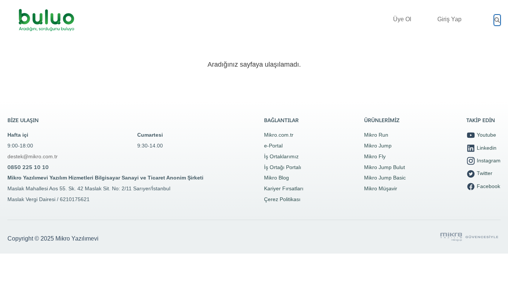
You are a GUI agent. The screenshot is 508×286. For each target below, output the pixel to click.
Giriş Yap (449, 19)
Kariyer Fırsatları (283, 188)
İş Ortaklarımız (281, 156)
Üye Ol (402, 19)
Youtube (485, 135)
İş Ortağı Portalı (282, 167)
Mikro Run (376, 135)
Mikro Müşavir (380, 188)
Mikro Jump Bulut (384, 167)
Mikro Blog (276, 178)
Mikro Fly (375, 156)
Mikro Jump (378, 146)
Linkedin (485, 148)
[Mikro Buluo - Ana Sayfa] (46, 20)
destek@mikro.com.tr (32, 156)
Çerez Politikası (282, 199)
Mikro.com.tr (278, 135)
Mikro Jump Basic (385, 178)
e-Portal (273, 146)
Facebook (487, 186)
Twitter (483, 173)
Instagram (488, 160)
